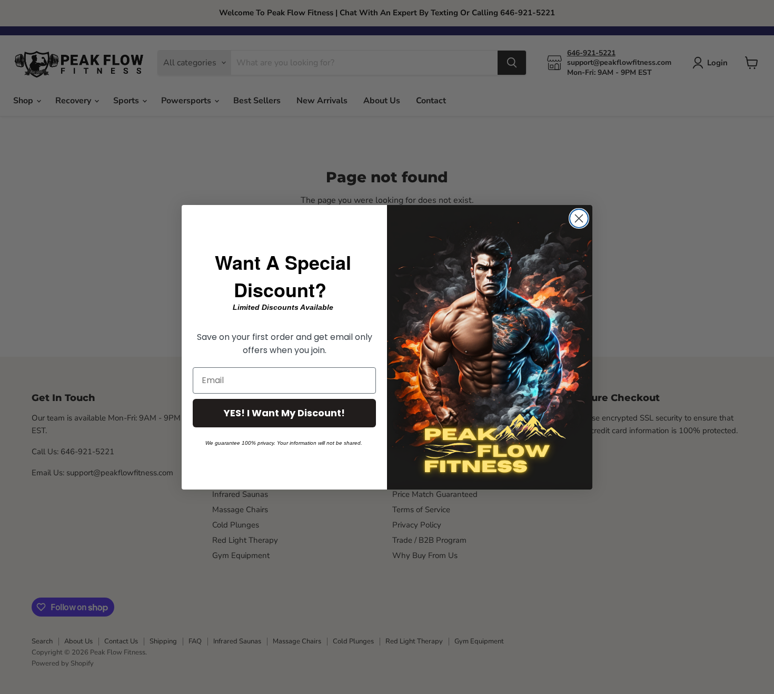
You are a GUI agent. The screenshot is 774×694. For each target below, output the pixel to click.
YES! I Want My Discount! (284, 412)
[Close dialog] (579, 218)
